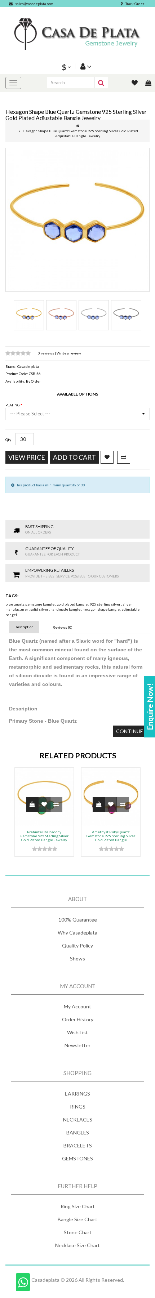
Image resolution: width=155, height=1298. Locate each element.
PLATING (13, 405)
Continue (129, 731)
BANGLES (77, 1132)
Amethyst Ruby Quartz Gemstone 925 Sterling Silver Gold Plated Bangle (111, 836)
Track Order (134, 3)
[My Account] (85, 66)
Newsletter (77, 1045)
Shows (77, 958)
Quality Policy (77, 945)
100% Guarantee (77, 919)
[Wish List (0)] (135, 83)
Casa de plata (28, 366)
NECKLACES (77, 1119)
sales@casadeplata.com (34, 3)
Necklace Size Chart (77, 1245)
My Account (77, 1006)
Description (24, 627)
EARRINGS (77, 1093)
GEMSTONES (77, 1158)
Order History (77, 1019)
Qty (8, 439)
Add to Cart (74, 457)
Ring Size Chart (78, 1206)
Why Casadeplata (77, 932)
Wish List (77, 1032)
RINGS (77, 1106)
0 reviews (46, 353)
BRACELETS (77, 1145)
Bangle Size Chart (77, 1219)
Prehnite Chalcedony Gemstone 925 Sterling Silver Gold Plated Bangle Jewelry (44, 836)
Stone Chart (78, 1232)
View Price (26, 457)
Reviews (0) (62, 627)
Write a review (69, 353)
